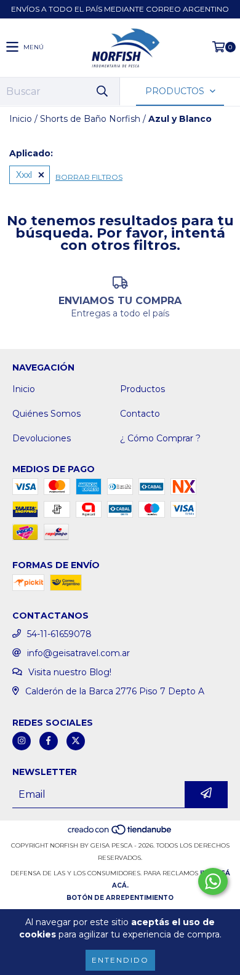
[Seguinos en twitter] (75, 741)
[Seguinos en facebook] (48, 741)
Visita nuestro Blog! (69, 672)
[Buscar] (101, 91)
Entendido (120, 960)
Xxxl (24, 174)
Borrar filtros (88, 177)
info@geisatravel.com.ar (78, 653)
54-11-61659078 (59, 634)
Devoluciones (41, 438)
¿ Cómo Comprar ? (160, 438)
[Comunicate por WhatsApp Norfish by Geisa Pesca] (213, 881)
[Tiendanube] (120, 833)
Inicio (20, 118)
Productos (142, 389)
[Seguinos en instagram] (21, 741)
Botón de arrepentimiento (120, 898)
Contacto (140, 413)
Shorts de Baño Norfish (90, 118)
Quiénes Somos (46, 413)
